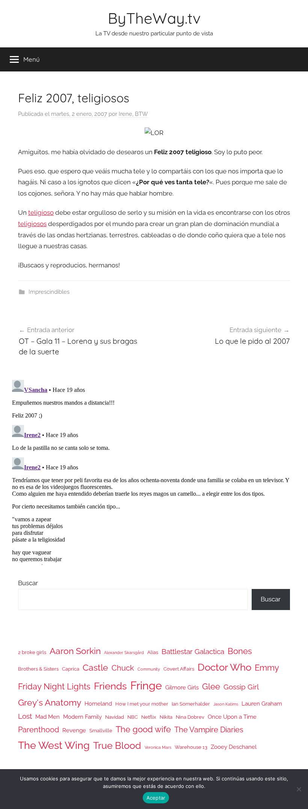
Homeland (98, 703)
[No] (298, 789)
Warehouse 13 (191, 747)
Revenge (74, 730)
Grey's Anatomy (49, 702)
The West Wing (54, 745)
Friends (110, 686)
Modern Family (82, 716)
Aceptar (156, 798)
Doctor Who (224, 667)
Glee (211, 686)
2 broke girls (32, 652)
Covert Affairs (178, 669)
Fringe (146, 685)
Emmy (267, 667)
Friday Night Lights (54, 686)
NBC (132, 717)
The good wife (143, 729)
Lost (25, 716)
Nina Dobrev (190, 717)
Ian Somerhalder (191, 704)
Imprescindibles (49, 291)
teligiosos (32, 224)
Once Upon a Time (232, 716)
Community (148, 669)
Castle (95, 667)
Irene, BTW (133, 114)
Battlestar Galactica (193, 651)
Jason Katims (225, 704)
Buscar (28, 583)
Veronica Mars (158, 747)
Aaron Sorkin (75, 651)
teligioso (41, 212)
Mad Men (47, 716)
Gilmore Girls (182, 687)
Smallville (100, 730)
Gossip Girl (241, 687)
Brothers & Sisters (38, 669)
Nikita (166, 717)
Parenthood (38, 729)
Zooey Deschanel (234, 746)
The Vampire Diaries (208, 729)
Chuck (123, 667)
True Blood (117, 745)
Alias (152, 652)
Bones (240, 651)
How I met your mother (141, 704)
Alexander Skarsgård (124, 652)
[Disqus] (154, 471)
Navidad (114, 717)
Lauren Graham (262, 703)
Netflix (148, 717)
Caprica (70, 669)
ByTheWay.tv (154, 18)
